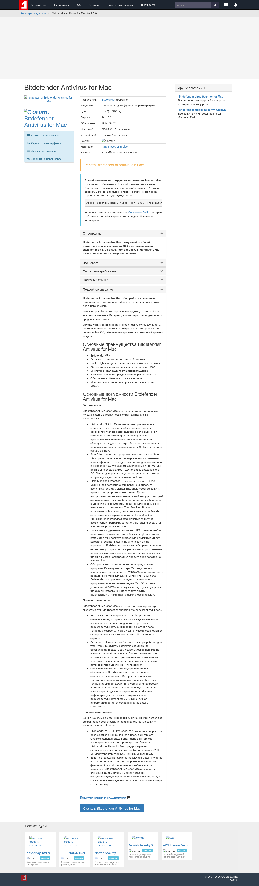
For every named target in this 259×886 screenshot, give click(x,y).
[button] (226, 4)
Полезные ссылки (95, 280)
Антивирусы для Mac (33, 13)
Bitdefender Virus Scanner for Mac (201, 96)
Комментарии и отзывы (45, 135)
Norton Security (105, 853)
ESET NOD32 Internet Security (81, 853)
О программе (92, 233)
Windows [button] (149, 5)
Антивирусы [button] (39, 5)
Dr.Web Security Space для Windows (154, 845)
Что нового (90, 263)
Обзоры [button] (94, 5)
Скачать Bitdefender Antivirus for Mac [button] (111, 808)
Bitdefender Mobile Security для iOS (202, 110)
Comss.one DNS (138, 212)
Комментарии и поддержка (103, 797)
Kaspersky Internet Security (45, 853)
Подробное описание (98, 289)
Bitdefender (108, 99)
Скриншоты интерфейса (46, 143)
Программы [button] (62, 5)
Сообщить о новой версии (47, 158)
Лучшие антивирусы (43, 151)
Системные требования (100, 271)
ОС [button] (79, 5)
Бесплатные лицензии (121, 5)
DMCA (234, 880)
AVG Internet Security (177, 845)
